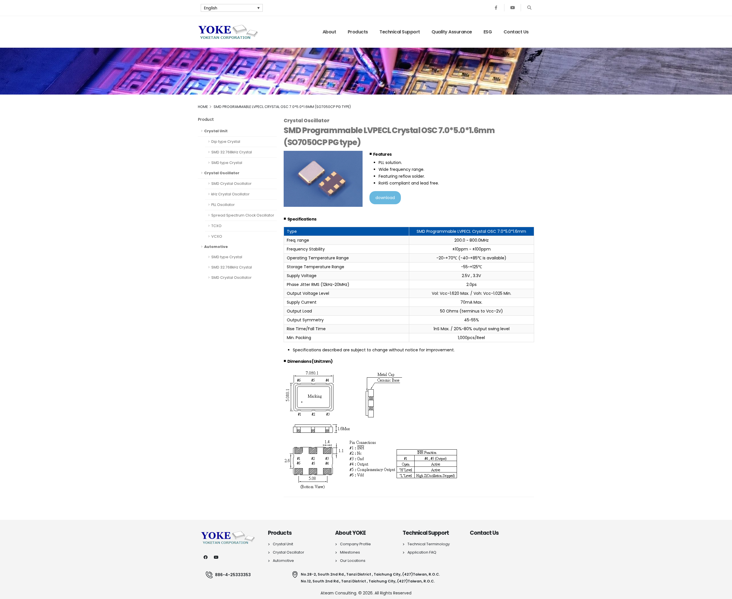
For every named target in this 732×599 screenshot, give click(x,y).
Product (206, 119)
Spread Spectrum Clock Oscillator (242, 215)
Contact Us (516, 32)
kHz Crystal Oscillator (230, 194)
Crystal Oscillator (221, 173)
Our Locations (352, 560)
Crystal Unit (216, 131)
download (385, 198)
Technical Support (399, 32)
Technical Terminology (428, 544)
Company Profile (355, 544)
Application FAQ (421, 552)
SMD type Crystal (226, 162)
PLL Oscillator (223, 204)
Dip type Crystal (225, 141)
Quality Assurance (451, 32)
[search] (529, 8)
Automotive (216, 246)
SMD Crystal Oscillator (231, 183)
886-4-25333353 (233, 575)
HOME (203, 106)
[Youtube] (512, 8)
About (329, 32)
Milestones (350, 552)
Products (358, 32)
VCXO (216, 236)
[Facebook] (496, 8)
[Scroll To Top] (722, 592)
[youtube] (216, 557)
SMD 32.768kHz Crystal (231, 152)
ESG (488, 32)
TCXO (216, 225)
